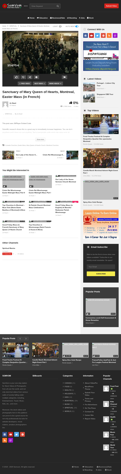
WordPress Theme (89, 388)
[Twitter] (97, 35)
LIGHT (55, 26)
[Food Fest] (106, 388)
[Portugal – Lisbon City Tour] (89, 87)
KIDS (67, 397)
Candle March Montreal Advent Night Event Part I (44, 361)
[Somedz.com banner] (101, 238)
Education (43, 18)
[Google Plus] (103, 35)
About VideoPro (91, 383)
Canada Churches (11, 145)
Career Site (89, 415)
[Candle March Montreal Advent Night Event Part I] (101, 158)
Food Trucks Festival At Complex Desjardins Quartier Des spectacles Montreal (97, 138)
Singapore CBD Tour (105, 94)
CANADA (68, 383)
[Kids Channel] (106, 404)
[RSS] (109, 35)
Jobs (82, 18)
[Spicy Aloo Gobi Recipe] (101, 190)
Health (112, 417)
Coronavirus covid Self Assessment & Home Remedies (101, 319)
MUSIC (67, 404)
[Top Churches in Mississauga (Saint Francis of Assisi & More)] (40, 221)
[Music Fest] (106, 435)
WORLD (68, 411)
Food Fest (114, 386)
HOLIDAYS (69, 394)
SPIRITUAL (13, 26)
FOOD (67, 386)
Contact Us (89, 412)
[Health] (106, 419)
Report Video (90, 419)
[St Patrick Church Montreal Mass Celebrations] (40, 202)
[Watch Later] (36, 77)
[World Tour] (106, 447)
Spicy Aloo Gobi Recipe (92, 202)
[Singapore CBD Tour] (89, 98)
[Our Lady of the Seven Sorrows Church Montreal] (20, 157)
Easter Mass (22, 145)
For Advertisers (91, 404)
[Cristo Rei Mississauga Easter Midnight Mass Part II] (13, 181)
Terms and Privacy (89, 400)
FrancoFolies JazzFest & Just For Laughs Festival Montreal (104, 361)
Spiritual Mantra (8, 248)
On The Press (90, 408)
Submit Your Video (90, 394)
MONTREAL (69, 401)
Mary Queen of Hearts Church (36, 145)
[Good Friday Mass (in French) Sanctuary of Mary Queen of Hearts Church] (13, 221)
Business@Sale (58, 18)
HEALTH (68, 390)
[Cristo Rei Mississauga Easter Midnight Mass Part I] (60, 157)
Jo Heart (12, 103)
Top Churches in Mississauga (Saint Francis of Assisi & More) (40, 227)
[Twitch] (115, 35)
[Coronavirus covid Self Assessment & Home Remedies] (101, 306)
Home (32, 18)
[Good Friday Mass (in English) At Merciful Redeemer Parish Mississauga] (66, 202)
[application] (40, 52)
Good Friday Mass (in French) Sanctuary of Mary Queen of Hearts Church (13, 227)
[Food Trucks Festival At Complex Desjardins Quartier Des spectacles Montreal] (101, 124)
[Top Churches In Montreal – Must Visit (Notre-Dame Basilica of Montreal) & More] (13, 202)
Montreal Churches (52, 145)
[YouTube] (91, 35)
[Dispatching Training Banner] (101, 70)
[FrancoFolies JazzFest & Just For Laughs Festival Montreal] (105, 350)
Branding (73, 18)
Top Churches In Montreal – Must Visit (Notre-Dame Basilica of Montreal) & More (13, 207)
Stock (91, 18)
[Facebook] (85, 35)
